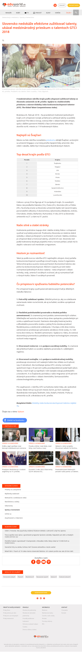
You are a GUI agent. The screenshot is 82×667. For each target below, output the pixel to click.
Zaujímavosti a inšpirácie (14, 638)
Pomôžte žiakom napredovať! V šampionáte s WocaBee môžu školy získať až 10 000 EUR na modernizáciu (37, 662)
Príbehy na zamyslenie (13, 610)
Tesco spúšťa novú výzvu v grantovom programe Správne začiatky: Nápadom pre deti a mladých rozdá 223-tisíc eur (39, 656)
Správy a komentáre (27, 17)
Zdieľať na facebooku (15, 420)
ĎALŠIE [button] (68, 13)
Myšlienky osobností (12, 614)
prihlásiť (62, 5)
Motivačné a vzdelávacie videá (15, 618)
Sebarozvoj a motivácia (10, 17)
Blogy (48, 13)
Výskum (21, 411)
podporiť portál (74, 5)
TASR (11, 498)
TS (3, 40)
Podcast (38, 13)
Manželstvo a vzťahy (12, 622)
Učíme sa (8, 634)
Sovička (57, 13)
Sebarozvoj (9, 626)
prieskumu (50, 140)
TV (28, 13)
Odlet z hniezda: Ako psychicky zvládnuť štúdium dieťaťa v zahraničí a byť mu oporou (35, 651)
